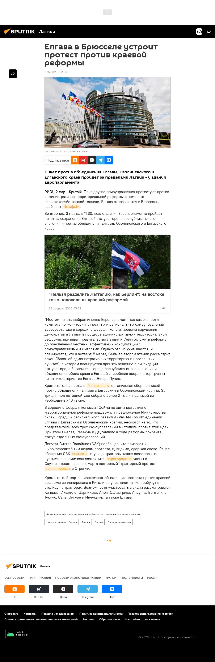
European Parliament (77, 151)
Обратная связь (109, 619)
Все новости (14, 578)
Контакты (30, 614)
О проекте (11, 614)
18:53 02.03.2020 (56, 72)
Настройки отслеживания (142, 619)
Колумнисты (132, 578)
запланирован (58, 468)
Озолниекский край (119, 522)
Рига (32, 578)
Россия (153, 578)
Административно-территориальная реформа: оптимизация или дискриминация (93, 514)
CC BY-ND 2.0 (55, 151)
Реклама (88, 619)
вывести (79, 453)
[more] (164, 308)
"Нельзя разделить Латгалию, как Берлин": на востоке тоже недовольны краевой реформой (106, 296)
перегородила (119, 458)
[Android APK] (17, 634)
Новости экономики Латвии (78, 578)
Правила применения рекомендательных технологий (41, 619)
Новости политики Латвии (61, 522)
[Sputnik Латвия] (20, 35)
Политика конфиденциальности (101, 614)
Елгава (99, 522)
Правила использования (57, 614)
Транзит (111, 578)
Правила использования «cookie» (150, 614)
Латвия (86, 522)
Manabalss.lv (98, 385)
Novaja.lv (71, 206)
